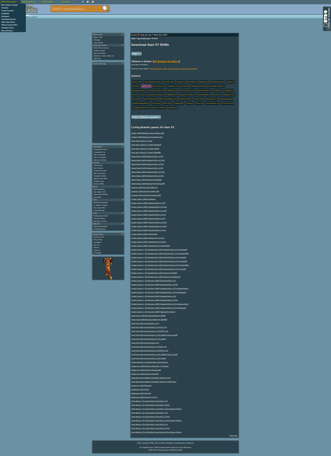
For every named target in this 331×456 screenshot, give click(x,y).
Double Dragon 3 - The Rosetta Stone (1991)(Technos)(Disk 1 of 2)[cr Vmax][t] (158, 257)
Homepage (96, 40)
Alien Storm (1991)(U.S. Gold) (141, 141)
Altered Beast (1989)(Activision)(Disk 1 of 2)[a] (147, 164)
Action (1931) (137, 82)
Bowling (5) (230, 82)
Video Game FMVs (99, 208)
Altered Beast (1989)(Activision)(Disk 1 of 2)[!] (147, 156)
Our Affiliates (97, 242)
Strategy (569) (179, 103)
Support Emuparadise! (100, 226)
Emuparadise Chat (99, 152)
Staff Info (96, 247)
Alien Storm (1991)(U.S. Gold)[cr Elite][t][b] (146, 153)
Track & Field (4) (227, 103)
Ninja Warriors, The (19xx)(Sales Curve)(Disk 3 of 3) (149, 424)
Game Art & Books (99, 218)
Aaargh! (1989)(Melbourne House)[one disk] (146, 137)
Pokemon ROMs (98, 184)
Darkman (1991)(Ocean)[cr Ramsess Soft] (146, 195)
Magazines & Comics (100, 221)
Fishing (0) (181, 90)
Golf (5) (135, 95)
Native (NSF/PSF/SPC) (100, 194)
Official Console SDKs (9, 25)
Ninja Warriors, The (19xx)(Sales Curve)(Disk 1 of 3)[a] (150, 405)
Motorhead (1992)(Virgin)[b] (141, 393)
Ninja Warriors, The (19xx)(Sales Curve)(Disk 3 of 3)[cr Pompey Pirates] (156, 432)
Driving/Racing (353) (197, 86)
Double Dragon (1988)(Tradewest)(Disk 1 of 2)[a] (148, 215)
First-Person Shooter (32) (155, 90)
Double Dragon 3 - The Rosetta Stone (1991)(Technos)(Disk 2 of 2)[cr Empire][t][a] (160, 265)
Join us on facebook (99, 157)
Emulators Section (99, 50)
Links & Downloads (99, 154)
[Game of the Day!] (326, 19)
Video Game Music (99, 53)
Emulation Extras (7, 28)
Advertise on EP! (98, 237)
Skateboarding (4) (226, 99)
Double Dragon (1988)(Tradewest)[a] (144, 234)
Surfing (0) (189, 103)
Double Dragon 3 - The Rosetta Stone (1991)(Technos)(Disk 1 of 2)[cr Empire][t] (159, 250)
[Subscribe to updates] (92, 2)
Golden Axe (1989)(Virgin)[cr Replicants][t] (146, 370)
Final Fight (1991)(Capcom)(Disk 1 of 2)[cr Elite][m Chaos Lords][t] (154, 335)
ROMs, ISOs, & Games (100, 48)
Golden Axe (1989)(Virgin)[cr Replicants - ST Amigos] (149, 366)
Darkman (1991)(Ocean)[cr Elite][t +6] (144, 188)
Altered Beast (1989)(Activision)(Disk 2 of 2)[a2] (148, 172)
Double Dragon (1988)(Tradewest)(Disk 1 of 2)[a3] (149, 211)
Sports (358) (167, 103)
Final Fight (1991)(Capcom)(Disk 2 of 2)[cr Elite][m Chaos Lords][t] (154, 355)
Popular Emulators (28, 2)
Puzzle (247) (137, 99)
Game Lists (97, 58)
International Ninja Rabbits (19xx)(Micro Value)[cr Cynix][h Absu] (153, 382)
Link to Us (96, 245)
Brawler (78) (146, 86)
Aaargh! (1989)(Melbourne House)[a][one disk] (147, 133)
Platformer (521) (229, 95)
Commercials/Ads (99, 210)
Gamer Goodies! (48, 2)
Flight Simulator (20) (204, 90)
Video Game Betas (8, 22)
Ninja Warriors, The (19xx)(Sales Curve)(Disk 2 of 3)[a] (150, 417)
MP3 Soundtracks (99, 189)
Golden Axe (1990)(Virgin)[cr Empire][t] (144, 374)
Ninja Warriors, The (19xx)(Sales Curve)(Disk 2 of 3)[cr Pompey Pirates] (156, 421)
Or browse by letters (166, 61)
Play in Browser (7, 31)
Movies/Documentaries (100, 202)
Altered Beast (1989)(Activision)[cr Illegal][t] (146, 180)
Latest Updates (98, 42)
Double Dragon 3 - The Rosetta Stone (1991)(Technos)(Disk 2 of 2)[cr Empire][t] (159, 261)
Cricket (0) (184, 86)
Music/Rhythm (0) (204, 95)
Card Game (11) (158, 86)
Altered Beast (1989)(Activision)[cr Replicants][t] (148, 184)
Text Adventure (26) (213, 103)
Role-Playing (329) (150, 99)
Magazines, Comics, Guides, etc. (103, 56)
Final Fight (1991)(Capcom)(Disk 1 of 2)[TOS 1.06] (149, 327)
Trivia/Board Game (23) (141, 107)
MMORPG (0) (172, 95)
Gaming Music (180, 443)
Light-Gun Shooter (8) (157, 95)
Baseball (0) (181, 82)
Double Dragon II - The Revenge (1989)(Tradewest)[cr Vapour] (153, 312)
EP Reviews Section (99, 170)
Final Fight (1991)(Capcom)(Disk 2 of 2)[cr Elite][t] (148, 358)
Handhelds (5, 14)
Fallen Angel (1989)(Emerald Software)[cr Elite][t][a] (149, 320)
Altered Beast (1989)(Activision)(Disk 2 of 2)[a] (147, 176)
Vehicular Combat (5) (158, 107)
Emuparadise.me (163, 450)
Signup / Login (97, 37)
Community (66, 2)
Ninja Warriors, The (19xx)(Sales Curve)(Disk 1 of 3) (149, 401)
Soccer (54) (156, 103)
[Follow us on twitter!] (87, 2)
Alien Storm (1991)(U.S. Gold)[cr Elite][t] (145, 149)
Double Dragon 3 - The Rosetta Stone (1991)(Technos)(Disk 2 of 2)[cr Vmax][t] (158, 269)
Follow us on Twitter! (99, 160)
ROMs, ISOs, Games (9, 2)
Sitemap (145, 443)
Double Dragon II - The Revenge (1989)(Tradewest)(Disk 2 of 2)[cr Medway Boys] (159, 304)
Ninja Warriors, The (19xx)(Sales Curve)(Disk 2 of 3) (149, 413)
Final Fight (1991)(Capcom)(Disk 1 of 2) (145, 323)
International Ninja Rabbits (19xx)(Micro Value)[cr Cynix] (151, 378)
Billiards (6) (204, 82)
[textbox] (80, 8)
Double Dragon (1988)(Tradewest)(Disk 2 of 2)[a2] (149, 222)
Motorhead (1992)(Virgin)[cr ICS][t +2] (144, 397)
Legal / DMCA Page (185, 447)
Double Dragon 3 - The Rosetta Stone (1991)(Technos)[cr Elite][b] (154, 273)
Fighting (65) (171, 90)
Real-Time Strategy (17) (167, 99)
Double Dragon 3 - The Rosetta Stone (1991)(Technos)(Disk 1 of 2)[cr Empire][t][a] (160, 254)
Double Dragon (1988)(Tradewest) (143, 199)
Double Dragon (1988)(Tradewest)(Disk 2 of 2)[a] (148, 230)
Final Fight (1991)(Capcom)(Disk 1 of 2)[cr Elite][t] (148, 339)
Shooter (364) (198, 99)
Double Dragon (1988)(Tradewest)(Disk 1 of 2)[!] (148, 203)
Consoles (4, 8)
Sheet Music (97, 197)
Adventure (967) (168, 82)
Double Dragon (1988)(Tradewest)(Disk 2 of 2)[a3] (149, 226)
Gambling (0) (228, 90)
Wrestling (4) (172, 107)
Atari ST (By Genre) (143, 38)
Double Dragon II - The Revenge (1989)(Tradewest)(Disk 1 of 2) (153, 281)
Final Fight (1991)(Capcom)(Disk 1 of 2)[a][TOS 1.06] (149, 331)
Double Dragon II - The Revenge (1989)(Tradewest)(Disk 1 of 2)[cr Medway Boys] (159, 288)
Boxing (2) (136, 86)
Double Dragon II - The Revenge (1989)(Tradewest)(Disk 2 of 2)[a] (154, 300)
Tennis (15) (200, 103)
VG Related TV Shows (100, 205)
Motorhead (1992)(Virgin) (140, 389)
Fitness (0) (191, 90)
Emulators (170, 443)
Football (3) (218, 90)
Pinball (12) (217, 95)
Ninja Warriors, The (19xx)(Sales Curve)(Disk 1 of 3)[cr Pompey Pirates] (156, 409)
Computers (5, 16)
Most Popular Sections (9, 5)
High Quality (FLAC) (99, 192)
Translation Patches (8, 19)
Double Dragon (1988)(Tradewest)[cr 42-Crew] (147, 238)
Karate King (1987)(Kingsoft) (141, 386)
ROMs (133, 38)
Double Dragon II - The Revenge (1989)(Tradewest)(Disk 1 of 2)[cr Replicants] (158, 292)
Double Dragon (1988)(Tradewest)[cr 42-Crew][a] (148, 242)
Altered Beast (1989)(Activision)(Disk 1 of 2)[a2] (148, 160)
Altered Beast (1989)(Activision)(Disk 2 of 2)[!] (147, 168)
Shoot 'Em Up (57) (185, 99)
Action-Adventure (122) (152, 82)
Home (139, 443)
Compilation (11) (172, 86)
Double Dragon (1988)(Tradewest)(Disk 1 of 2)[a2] (149, 207)
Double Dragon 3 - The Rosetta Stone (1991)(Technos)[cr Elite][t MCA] (155, 277)
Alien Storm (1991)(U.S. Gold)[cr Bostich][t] (146, 145)
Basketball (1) (192, 82)
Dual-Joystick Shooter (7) (216, 86)
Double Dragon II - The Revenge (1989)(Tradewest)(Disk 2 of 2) (153, 296)
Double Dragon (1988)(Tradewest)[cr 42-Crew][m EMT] (150, 246)
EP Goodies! (97, 253)
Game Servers (98, 165)
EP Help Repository (99, 229)
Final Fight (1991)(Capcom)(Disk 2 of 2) (145, 343)
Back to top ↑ (234, 435)
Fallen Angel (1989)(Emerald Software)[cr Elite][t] (148, 316)
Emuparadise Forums (100, 149)
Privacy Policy (97, 239)
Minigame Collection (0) (187, 95)
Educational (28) (138, 90)
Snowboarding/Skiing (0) (141, 103)
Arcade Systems (7, 11)
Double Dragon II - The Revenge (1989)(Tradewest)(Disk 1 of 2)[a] (154, 285)
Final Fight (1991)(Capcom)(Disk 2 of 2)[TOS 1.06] (149, 347)
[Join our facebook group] (82, 2)
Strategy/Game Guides (100, 216)
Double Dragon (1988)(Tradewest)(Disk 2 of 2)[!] (148, 219)
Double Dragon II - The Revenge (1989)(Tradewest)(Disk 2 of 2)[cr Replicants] (158, 308)
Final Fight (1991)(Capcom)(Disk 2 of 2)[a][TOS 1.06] (149, 351)
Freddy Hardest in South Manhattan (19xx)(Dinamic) (149, 362)
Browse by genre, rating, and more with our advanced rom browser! (173, 69)
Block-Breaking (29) (217, 82)
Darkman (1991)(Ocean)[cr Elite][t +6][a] (145, 191)
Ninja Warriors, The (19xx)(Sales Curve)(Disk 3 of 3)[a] (150, 428)
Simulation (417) (211, 99)
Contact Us (97, 250)
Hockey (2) (144, 95)
